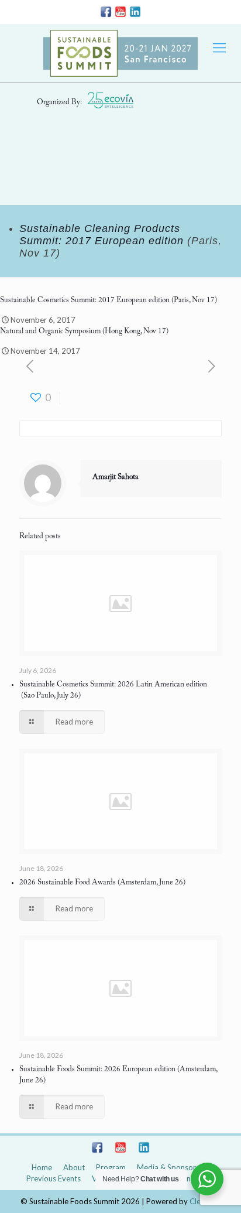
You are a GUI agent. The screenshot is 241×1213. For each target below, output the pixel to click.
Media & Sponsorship (173, 1167)
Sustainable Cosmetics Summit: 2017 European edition (85, 300)
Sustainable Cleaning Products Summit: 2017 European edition (101, 235)
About (74, 1167)
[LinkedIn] (135, 14)
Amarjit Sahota (115, 477)
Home (42, 1167)
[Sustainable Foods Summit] (120, 53)
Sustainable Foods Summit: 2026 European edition (97, 1069)
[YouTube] (120, 14)
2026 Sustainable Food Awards (67, 882)
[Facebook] (106, 14)
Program (111, 1167)
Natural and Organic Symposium (50, 331)
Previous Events (53, 1178)
